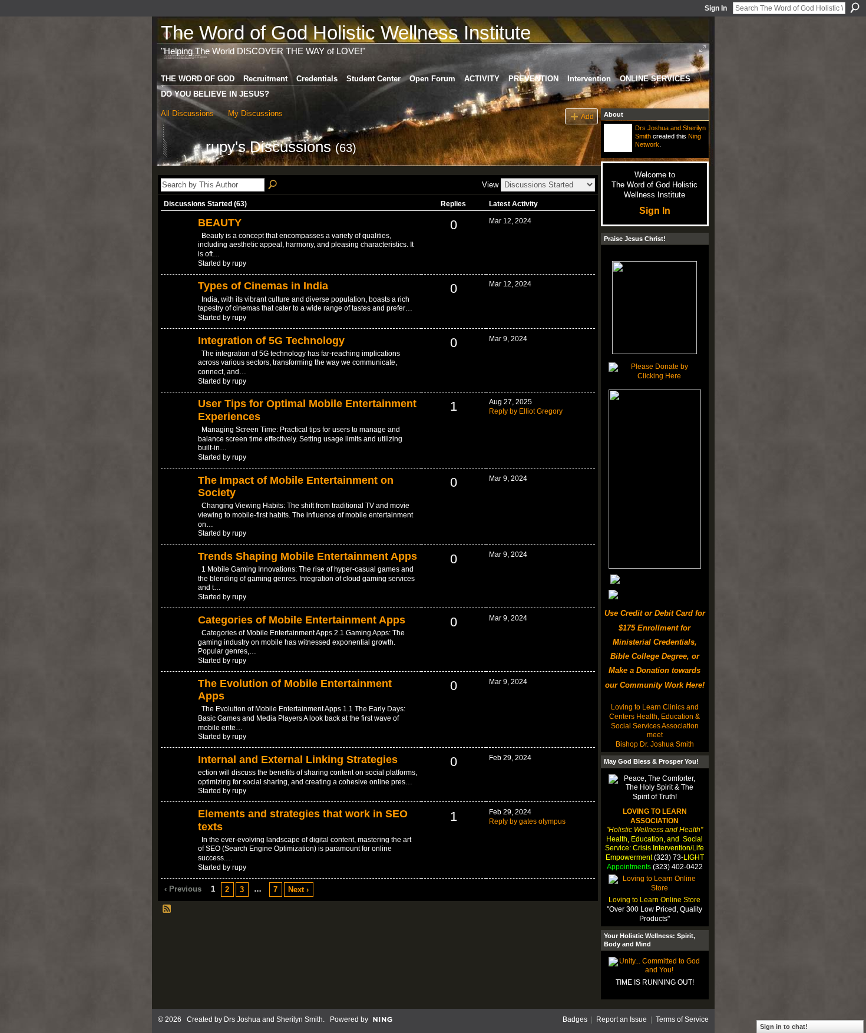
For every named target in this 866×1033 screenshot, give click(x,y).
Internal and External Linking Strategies (298, 759)
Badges (575, 1019)
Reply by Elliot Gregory (526, 411)
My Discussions (255, 113)
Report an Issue (621, 1019)
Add (587, 116)
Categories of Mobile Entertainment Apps (301, 620)
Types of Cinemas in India (263, 286)
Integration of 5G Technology (271, 340)
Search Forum (273, 185)
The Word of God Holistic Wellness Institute (346, 33)
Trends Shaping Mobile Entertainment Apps (307, 556)
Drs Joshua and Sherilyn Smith (273, 1019)
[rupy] (180, 167)
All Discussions (187, 113)
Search (855, 7)
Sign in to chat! (784, 1026)
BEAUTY (220, 223)
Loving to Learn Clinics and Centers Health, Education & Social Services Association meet (654, 721)
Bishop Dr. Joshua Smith (655, 744)
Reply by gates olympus (527, 821)
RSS (167, 909)
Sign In (716, 8)
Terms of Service (682, 1019)
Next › (298, 889)
